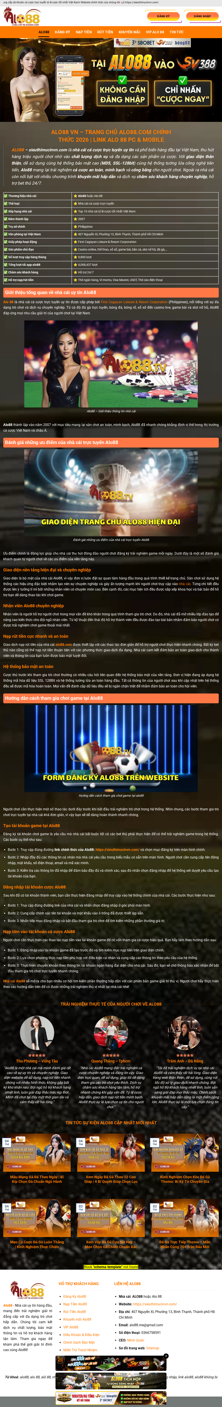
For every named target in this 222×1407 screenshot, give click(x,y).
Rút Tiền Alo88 (74, 1312)
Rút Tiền (105, 32)
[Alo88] (25, 16)
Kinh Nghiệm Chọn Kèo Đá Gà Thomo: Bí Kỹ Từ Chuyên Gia (185, 1179)
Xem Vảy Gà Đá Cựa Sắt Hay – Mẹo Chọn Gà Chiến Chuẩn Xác (111, 1244)
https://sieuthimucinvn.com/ (117, 850)
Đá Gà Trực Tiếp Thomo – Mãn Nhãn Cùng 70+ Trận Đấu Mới (185, 1244)
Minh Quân (135, 1340)
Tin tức (176, 32)
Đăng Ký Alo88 (74, 1296)
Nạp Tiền (84, 32)
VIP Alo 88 (155, 32)
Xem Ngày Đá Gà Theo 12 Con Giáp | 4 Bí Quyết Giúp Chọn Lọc (111, 1179)
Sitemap (152, 1348)
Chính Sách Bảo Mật (79, 1342)
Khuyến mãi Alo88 (77, 1319)
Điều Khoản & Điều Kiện (81, 1335)
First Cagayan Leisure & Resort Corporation (134, 302)
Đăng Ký (62, 32)
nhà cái (184, 584)
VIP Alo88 (70, 1327)
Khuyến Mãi (129, 32)
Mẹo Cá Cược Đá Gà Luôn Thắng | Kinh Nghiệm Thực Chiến (37, 1244)
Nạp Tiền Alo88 (75, 1304)
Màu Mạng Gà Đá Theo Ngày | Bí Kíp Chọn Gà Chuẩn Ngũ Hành (37, 1179)
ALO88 (44, 32)
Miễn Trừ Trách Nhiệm (80, 1350)
